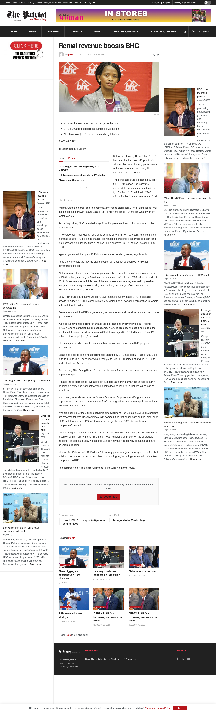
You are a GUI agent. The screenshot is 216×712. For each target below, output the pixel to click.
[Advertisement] (187, 61)
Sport (39, 2)
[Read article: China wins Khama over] (144, 557)
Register (166, 2)
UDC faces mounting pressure (42, 196)
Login (156, 2)
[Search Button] (185, 31)
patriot (71, 54)
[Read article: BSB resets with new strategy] (74, 599)
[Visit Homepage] (27, 16)
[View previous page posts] (81, 187)
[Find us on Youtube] (94, 2)
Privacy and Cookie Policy (157, 707)
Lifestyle (32, 2)
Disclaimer (116, 658)
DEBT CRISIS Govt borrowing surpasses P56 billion (108, 616)
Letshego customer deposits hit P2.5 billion (45, 423)
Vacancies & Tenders (72, 2)
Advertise (102, 658)
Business (23, 2)
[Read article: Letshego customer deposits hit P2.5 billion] (108, 557)
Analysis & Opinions (52, 2)
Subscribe (110, 496)
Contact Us (131, 658)
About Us (89, 658)
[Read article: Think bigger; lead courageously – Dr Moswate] (74, 557)
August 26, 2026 (67, 582)
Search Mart (73, 666)
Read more (19, 340)
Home (7, 2)
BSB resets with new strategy (70, 615)
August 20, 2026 (67, 621)
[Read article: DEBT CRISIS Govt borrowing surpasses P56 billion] (108, 599)
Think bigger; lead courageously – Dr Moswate (26, 380)
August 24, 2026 (137, 575)
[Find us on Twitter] (90, 2)
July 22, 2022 (86, 54)
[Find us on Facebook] (85, 2)
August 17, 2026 (137, 625)
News (14, 2)
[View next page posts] (86, 187)
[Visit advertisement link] (133, 15)
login (68, 634)
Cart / (203, 31)
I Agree (180, 707)
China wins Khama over (72, 180)
